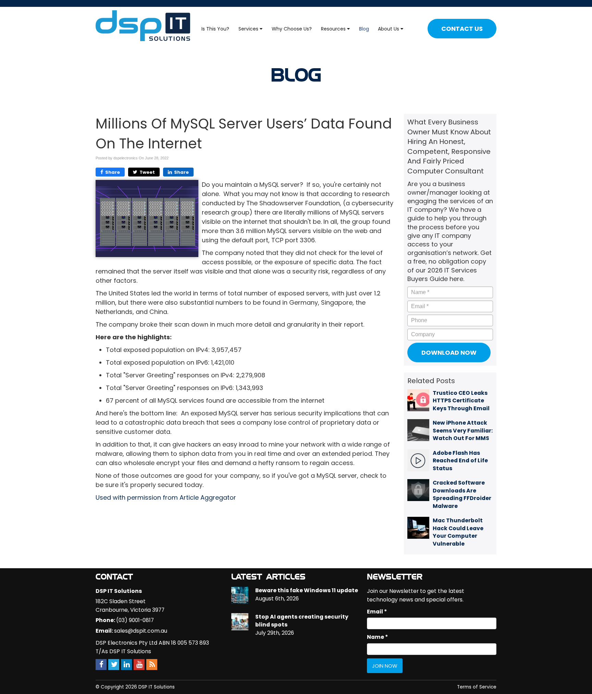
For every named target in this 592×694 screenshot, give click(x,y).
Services (249, 28)
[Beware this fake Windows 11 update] (239, 595)
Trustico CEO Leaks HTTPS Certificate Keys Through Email (461, 400)
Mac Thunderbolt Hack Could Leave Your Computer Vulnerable (458, 531)
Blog (364, 28)
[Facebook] (101, 664)
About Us (389, 28)
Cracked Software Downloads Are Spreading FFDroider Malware (462, 494)
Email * (377, 612)
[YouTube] (139, 664)
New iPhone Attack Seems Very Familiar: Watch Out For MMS (463, 430)
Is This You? (215, 28)
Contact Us (462, 28)
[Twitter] (113, 664)
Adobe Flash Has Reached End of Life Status (460, 460)
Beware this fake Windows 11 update (306, 590)
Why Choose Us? (292, 28)
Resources (334, 28)
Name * (377, 637)
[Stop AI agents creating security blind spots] (239, 621)
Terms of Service (476, 687)
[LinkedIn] (126, 664)
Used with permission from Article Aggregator (166, 497)
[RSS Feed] (151, 664)
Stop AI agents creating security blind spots (301, 620)
